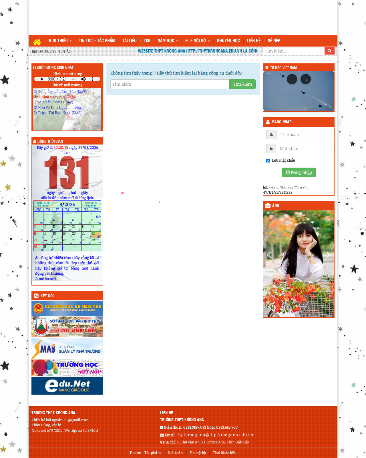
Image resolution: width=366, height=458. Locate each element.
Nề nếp (274, 41)
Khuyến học (228, 41)
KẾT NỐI (47, 296)
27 (76, 241)
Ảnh (275, 206)
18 (57, 234)
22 (96, 234)
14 (86, 228)
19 (67, 234)
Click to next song (67, 73)
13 (76, 228)
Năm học (166, 41)
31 (48, 248)
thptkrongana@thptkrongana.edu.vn (214, 434)
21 (86, 234)
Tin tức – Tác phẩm (97, 41)
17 (48, 234)
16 (38, 234)
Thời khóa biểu (224, 452)
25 (57, 241)
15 (96, 228)
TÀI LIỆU (129, 41)
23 (38, 241)
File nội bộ (196, 41)
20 (76, 234)
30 (38, 248)
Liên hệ (253, 41)
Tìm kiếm (242, 84)
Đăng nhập (282, 122)
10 (48, 228)
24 (48, 241)
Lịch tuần (175, 452)
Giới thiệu (59, 41)
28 (86, 241)
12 (67, 228)
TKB (147, 41)
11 (57, 228)
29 (96, 241)
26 (67, 241)
